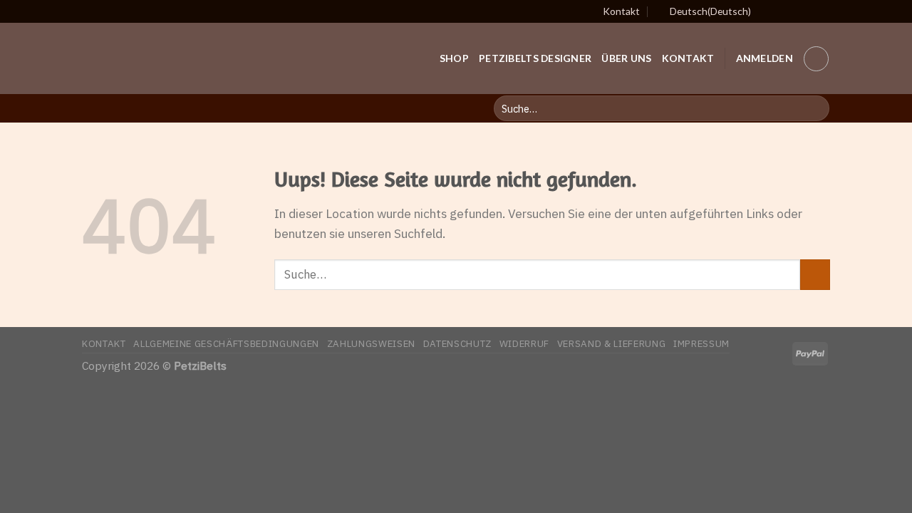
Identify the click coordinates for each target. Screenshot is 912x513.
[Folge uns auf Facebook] (777, 11)
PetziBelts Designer (535, 58)
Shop (454, 58)
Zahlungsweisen (371, 343)
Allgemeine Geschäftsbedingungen (226, 343)
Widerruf (524, 343)
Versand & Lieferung (611, 343)
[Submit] (815, 274)
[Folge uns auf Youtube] (822, 11)
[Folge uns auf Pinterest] (807, 11)
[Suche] (814, 108)
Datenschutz (457, 343)
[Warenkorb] (816, 58)
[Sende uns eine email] (792, 11)
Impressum (701, 343)
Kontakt (621, 11)
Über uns (626, 58)
